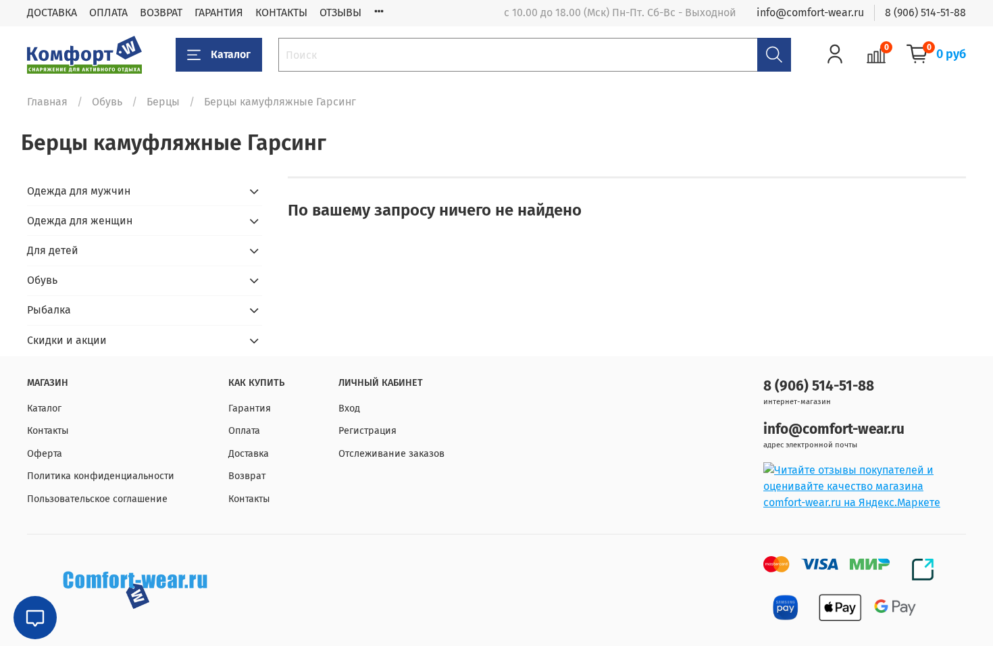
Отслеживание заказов (391, 453)
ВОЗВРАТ (161, 12)
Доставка (248, 453)
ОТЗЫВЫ (340, 12)
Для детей (52, 250)
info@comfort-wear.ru (810, 12)
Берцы (163, 101)
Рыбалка (49, 309)
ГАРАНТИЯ (219, 12)
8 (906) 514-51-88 (925, 12)
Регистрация (367, 431)
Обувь (107, 101)
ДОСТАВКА (52, 12)
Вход (349, 408)
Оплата (244, 431)
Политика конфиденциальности (100, 476)
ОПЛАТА (108, 12)
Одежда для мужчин (78, 190)
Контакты (48, 431)
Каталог (231, 54)
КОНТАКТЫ (281, 12)
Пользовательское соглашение (97, 499)
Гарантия (249, 408)
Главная (47, 101)
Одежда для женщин (79, 220)
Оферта (44, 453)
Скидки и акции (67, 340)
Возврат (246, 476)
